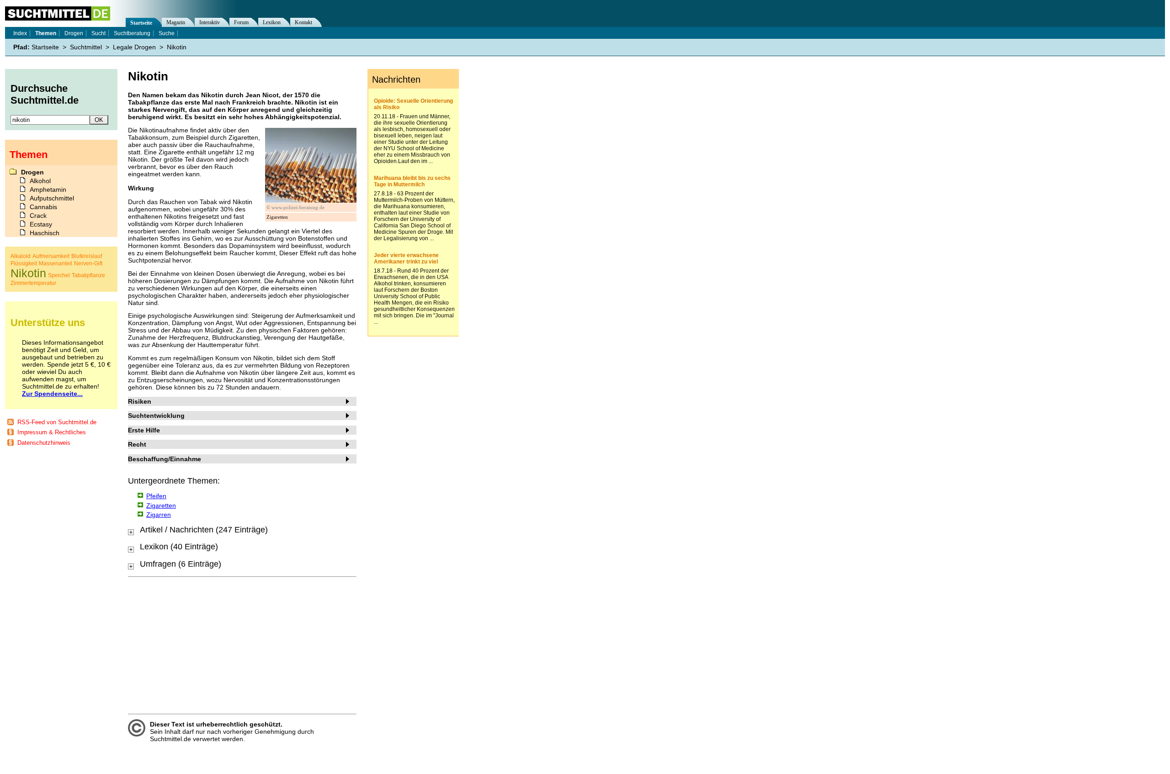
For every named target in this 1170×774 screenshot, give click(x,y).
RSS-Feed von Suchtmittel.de (56, 422)
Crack (38, 215)
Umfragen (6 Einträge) (180, 564)
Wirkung (141, 188)
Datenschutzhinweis (43, 442)
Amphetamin (48, 189)
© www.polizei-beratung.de (295, 207)
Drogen (73, 33)
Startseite (141, 23)
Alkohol (40, 180)
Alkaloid (21, 256)
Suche (167, 33)
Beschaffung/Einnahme (164, 459)
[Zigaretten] (310, 200)
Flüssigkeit (24, 263)
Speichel (59, 275)
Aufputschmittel (52, 198)
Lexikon (272, 22)
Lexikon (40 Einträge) (179, 546)
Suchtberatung (132, 33)
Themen (45, 33)
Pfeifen (156, 496)
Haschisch (44, 233)
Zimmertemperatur (33, 283)
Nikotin (176, 47)
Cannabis (43, 207)
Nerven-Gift (88, 263)
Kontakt (303, 22)
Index (20, 33)
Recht (137, 444)
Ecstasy (41, 224)
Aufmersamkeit (50, 256)
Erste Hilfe (144, 430)
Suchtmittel (86, 47)
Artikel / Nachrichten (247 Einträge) (204, 529)
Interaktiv (209, 22)
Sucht (98, 33)
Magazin (175, 22)
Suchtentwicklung (156, 415)
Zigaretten (161, 505)
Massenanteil (55, 263)
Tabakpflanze (88, 275)
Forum (241, 22)
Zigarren (158, 514)
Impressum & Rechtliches (51, 432)
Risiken (139, 401)
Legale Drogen (134, 47)
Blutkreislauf (86, 256)
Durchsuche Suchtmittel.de (45, 94)
